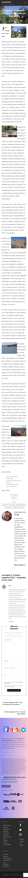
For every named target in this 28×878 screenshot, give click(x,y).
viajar (21, 507)
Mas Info (13, 794)
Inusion (23, 875)
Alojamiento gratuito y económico (6, 831)
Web (5, 675)
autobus (13, 504)
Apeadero (6, 2)
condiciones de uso (8, 779)
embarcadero (21, 504)
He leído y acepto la (13, 683)
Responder (11, 621)
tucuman (15, 507)
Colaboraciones (7, 858)
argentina (5, 504)
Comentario (7, 639)
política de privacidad (9, 782)
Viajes (14, 497)
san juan (7, 507)
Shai (10, 585)
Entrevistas (6, 835)
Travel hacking (6, 844)
